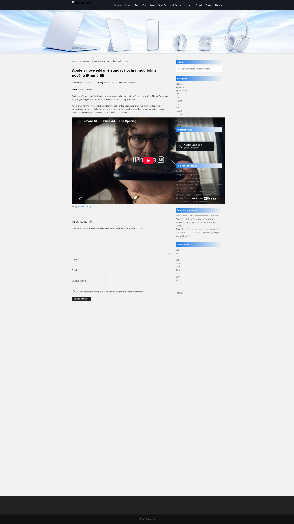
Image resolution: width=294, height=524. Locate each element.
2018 (178, 270)
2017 (178, 273)
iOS (177, 94)
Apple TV (162, 5)
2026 (178, 250)
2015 (178, 280)
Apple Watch (175, 5)
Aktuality (117, 5)
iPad (137, 5)
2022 (178, 256)
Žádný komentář (129, 82)
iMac (152, 5)
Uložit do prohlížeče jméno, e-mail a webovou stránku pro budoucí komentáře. (109, 291)
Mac (178, 107)
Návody (218, 5)
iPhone (128, 5)
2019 (178, 266)
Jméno (75, 259)
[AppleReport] (93, 5)
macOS (179, 111)
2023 (178, 253)
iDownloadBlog (84, 206)
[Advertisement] (199, 341)
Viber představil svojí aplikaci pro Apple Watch (201, 229)
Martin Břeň (181, 215)
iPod (144, 5)
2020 (178, 263)
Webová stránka (79, 281)
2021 (178, 260)
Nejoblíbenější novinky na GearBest (202, 215)
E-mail (75, 270)
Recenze (188, 5)
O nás (208, 5)
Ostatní (199, 5)
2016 (178, 277)
